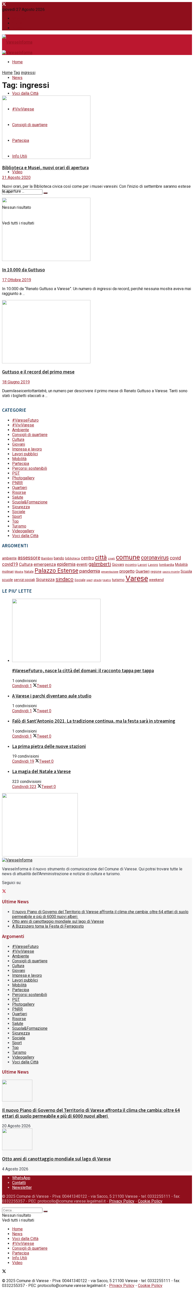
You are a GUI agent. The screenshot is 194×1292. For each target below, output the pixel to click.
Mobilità (19, 458)
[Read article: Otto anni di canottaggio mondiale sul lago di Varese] (97, 1139)
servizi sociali (24, 580)
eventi (82, 564)
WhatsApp (21, 18)
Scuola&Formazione (29, 502)
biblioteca (72, 558)
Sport (17, 516)
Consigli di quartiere (29, 434)
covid (175, 558)
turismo (118, 580)
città (101, 557)
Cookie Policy (150, 1201)
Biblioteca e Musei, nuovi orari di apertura (45, 168)
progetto (127, 571)
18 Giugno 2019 (16, 382)
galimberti (99, 564)
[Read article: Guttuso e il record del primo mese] (97, 332)
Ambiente (20, 429)
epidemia (66, 564)
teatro (107, 580)
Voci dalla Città (25, 93)
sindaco (65, 579)
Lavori (142, 565)
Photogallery (23, 478)
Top (15, 521)
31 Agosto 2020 (16, 177)
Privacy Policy (121, 1201)
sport (89, 580)
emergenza (45, 564)
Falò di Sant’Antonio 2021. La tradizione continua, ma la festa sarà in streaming (93, 721)
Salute (17, 497)
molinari (8, 571)
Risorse (19, 492)
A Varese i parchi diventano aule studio (51, 696)
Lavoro (153, 565)
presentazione (109, 571)
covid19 (10, 564)
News (17, 77)
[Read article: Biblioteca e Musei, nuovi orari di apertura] (97, 128)
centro (87, 557)
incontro (131, 565)
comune (128, 557)
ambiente (9, 558)
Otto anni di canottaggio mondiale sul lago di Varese (58, 921)
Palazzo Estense (56, 570)
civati (111, 558)
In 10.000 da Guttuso (23, 270)
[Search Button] (45, 193)
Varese (137, 578)
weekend (156, 580)
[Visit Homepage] (17, 43)
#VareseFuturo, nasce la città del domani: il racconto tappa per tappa (83, 670)
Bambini (47, 558)
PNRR (17, 482)
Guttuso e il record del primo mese (38, 372)
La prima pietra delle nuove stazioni (49, 746)
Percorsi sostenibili (29, 468)
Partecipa (20, 463)
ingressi (28, 72)
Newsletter (22, 28)
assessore (29, 558)
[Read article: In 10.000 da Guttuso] (97, 230)
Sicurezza (21, 506)
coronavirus (155, 557)
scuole (7, 580)
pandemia (89, 571)
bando (59, 558)
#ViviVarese (23, 425)
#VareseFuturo (25, 420)
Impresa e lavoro (27, 449)
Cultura (18, 439)
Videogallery (23, 531)
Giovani (18, 444)
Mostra (19, 571)
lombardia (166, 565)
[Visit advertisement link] (40, 855)
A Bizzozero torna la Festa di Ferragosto (48, 926)
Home (17, 62)
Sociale (18, 511)
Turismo (19, 526)
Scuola (186, 571)
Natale (29, 571)
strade (97, 580)
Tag (17, 72)
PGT (16, 473)
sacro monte (171, 571)
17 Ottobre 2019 (16, 279)
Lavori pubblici (25, 454)
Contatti (19, 23)
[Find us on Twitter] (4, 4)
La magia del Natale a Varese (41, 771)
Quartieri (19, 487)
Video (17, 172)
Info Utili (19, 1258)
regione (156, 571)
